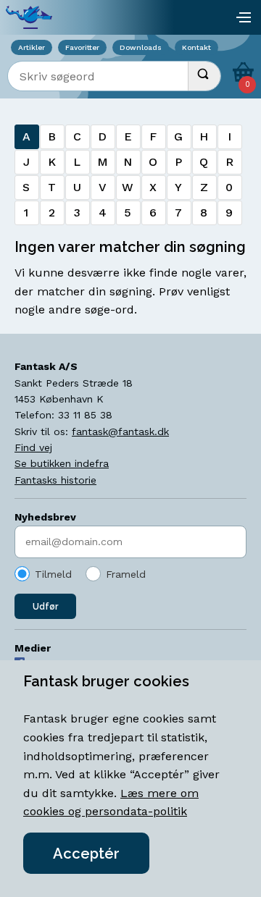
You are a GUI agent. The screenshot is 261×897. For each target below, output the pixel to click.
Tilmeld (53, 574)
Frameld (126, 574)
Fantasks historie (55, 480)
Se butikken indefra (61, 463)
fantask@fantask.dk (120, 431)
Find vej (33, 447)
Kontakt (196, 47)
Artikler (31, 47)
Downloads (141, 47)
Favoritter (82, 47)
